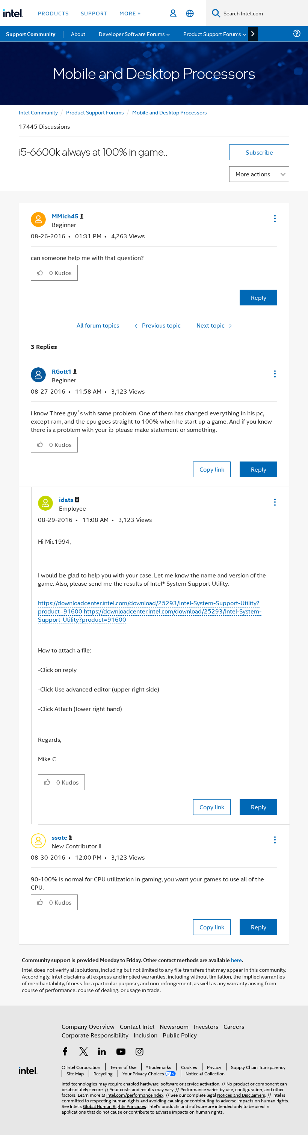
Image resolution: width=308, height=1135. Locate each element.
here (236, 960)
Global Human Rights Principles (114, 1105)
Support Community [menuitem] (30, 34)
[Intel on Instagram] (139, 1052)
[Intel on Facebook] (65, 1052)
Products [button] (53, 13)
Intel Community (38, 112)
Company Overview (88, 1026)
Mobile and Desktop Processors (169, 112)
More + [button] (130, 13)
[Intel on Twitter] (83, 1052)
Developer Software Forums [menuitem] (132, 34)
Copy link (211, 469)
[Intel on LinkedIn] (102, 1052)
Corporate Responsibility (95, 1035)
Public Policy (180, 1035)
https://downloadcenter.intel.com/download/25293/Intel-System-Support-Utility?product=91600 (149, 615)
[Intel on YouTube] (121, 1052)
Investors (206, 1026)
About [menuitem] (78, 34)
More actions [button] (253, 174)
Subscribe (259, 152)
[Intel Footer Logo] (28, 1069)
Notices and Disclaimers (241, 1094)
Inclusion (145, 1035)
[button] (274, 218)
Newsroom (174, 1026)
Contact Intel (137, 1026)
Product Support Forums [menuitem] (212, 34)
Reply (258, 297)
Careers (233, 1026)
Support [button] (94, 13)
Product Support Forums (95, 112)
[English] (190, 13)
